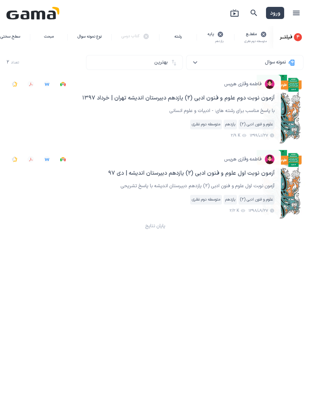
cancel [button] (263, 34)
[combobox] (245, 62)
